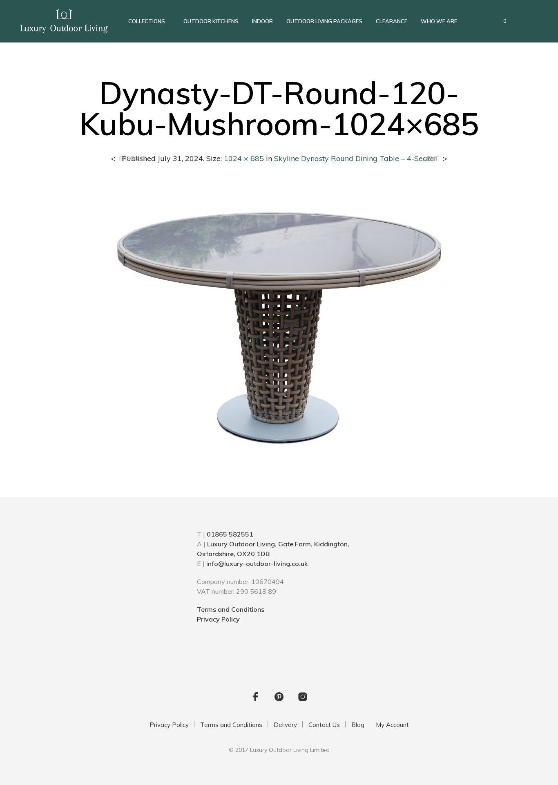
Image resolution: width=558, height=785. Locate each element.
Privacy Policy (218, 619)
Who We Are (439, 21)
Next (431, 158)
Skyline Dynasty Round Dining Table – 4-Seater (355, 158)
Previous (132, 158)
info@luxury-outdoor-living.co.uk (257, 563)
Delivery (285, 725)
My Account (392, 725)
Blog (357, 725)
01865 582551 (230, 534)
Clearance (391, 21)
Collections (146, 21)
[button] (500, 21)
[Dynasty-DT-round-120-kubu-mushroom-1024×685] (279, 324)
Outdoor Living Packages (324, 21)
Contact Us (324, 725)
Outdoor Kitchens (211, 21)
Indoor (262, 21)
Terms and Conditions (230, 609)
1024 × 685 (244, 158)
